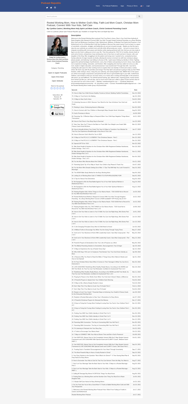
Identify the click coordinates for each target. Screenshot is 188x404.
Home (98, 6)
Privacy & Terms (132, 6)
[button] (142, 5)
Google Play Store (95, 31)
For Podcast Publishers (110, 6)
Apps (122, 6)
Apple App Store (109, 31)
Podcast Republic (51, 3)
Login (148, 6)
